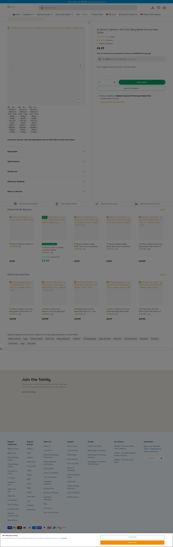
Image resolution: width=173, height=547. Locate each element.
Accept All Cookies (132, 542)
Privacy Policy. (63, 538)
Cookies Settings (132, 537)
